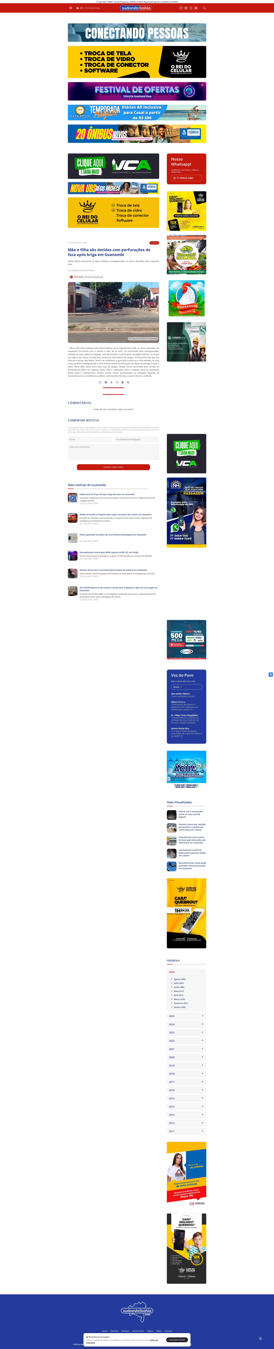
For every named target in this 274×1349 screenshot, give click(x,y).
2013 (172, 1114)
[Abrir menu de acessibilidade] (260, 1338)
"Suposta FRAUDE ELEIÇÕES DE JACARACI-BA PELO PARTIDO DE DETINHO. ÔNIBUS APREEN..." (185, 720)
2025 (172, 1016)
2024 (172, 1024)
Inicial (104, 1331)
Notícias (114, 1331)
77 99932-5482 (184, 178)
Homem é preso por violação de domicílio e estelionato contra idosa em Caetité (192, 827)
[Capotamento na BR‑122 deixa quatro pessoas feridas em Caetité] (171, 853)
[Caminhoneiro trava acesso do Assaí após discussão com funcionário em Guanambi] (171, 840)
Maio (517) (178, 991)
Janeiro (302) (179, 1007)
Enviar (176, 687)
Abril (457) (178, 995)
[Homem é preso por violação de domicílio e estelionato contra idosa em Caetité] (171, 827)
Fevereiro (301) (180, 1003)
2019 (172, 1065)
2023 (172, 1032)
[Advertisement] (187, 398)
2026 (172, 971)
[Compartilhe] (117, 382)
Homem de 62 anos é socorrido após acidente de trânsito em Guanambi (113, 570)
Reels (158, 1331)
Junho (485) (178, 987)
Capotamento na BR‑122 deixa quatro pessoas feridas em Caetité (192, 853)
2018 (172, 1073)
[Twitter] (191, 8)
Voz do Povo (138, 1331)
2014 (172, 1106)
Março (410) (179, 999)
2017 (172, 1081)
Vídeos (150, 1331)
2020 (172, 1057)
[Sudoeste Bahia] (136, 7)
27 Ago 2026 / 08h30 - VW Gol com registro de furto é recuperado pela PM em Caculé (137, 2)
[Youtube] (196, 8)
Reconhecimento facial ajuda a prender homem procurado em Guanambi (192, 866)
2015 (172, 1098)
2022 (172, 1040)
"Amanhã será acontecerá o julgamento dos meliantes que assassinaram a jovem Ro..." (184, 707)
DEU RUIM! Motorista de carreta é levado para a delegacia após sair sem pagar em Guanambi (119, 589)
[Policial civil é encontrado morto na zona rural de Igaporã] (171, 814)
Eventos (125, 1331)
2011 (172, 1131)
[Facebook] (186, 8)
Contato (168, 1331)
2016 (172, 1090)
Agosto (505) (179, 979)
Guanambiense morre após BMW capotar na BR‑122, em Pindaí (109, 552)
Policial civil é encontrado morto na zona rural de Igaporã (191, 814)
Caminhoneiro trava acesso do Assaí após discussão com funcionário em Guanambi (192, 840)
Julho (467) (178, 983)
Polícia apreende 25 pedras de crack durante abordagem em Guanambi (113, 534)
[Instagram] (181, 8)
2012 (172, 1123)
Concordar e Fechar (177, 1340)
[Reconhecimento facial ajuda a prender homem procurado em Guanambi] (171, 866)
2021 (172, 1049)
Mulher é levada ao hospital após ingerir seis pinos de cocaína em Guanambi (116, 514)
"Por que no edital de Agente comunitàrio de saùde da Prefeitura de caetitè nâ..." (186, 733)
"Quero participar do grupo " (183, 696)
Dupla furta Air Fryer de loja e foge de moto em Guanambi (107, 494)
